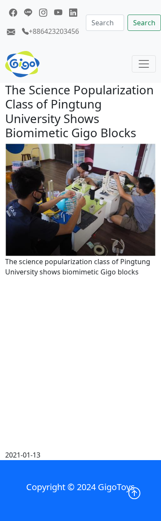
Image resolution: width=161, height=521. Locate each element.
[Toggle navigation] (144, 63)
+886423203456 (54, 31)
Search (144, 22)
